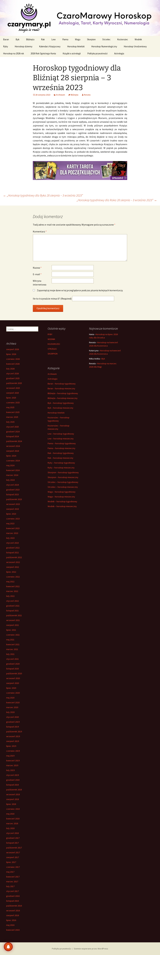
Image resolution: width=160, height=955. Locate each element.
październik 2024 (14, 441)
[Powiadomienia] (8, 946)
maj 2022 (10, 581)
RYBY (50, 334)
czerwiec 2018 (13, 809)
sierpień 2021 (12, 625)
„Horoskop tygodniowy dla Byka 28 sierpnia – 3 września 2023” (43, 195)
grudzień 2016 (13, 896)
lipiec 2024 (11, 455)
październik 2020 (14, 673)
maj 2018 (10, 813)
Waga (77, 39)
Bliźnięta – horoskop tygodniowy (63, 393)
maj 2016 (10, 925)
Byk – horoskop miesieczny (60, 407)
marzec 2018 (12, 823)
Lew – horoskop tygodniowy (61, 433)
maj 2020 (10, 697)
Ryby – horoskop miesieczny (61, 467)
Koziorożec (122, 39)
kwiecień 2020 (13, 702)
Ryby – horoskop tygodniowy (61, 462)
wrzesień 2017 (13, 852)
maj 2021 (10, 639)
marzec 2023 (12, 533)
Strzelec (106, 39)
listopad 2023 (12, 494)
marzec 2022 (12, 591)
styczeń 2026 (12, 373)
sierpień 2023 (12, 509)
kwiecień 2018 (13, 818)
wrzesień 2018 (13, 794)
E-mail (37, 274)
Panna (65, 39)
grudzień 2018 (13, 779)
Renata (87, 94)
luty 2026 (10, 368)
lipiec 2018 (11, 804)
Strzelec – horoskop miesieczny (63, 487)
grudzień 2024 (13, 431)
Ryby (5, 46)
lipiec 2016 (11, 920)
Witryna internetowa (39, 282)
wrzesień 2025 (13, 388)
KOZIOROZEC (54, 344)
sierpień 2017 (12, 857)
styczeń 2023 (12, 542)
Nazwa (37, 267)
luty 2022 (10, 596)
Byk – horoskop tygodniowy (61, 403)
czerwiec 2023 (13, 518)
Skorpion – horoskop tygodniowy (63, 472)
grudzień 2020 (13, 663)
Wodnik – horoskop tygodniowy (62, 501)
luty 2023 (10, 538)
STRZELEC (52, 348)
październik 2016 (14, 905)
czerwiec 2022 (13, 576)
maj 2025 (10, 407)
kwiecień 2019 (13, 760)
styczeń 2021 (12, 659)
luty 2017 (10, 886)
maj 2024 (10, 465)
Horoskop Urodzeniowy (135, 46)
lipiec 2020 (11, 688)
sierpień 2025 (12, 392)
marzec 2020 (12, 707)
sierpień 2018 (12, 799)
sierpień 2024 (12, 450)
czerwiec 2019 (13, 750)
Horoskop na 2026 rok (13, 53)
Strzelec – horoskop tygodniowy (63, 482)
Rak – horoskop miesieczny (60, 458)
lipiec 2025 (11, 397)
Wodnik (138, 39)
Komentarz (40, 231)
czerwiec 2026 (13, 359)
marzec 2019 (12, 765)
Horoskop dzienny (23, 46)
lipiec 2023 (11, 513)
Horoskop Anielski (76, 46)
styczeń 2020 (12, 717)
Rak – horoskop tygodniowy (61, 453)
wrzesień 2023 (13, 504)
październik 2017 (14, 847)
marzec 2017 (12, 881)
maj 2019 (10, 755)
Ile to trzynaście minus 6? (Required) (52, 298)
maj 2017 (10, 871)
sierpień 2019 (12, 741)
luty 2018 (10, 828)
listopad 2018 (12, 784)
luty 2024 (10, 480)
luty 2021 (10, 654)
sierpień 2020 (12, 683)
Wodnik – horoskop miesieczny (62, 506)
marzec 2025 (12, 417)
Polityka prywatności (97, 53)
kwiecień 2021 (13, 644)
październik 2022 (14, 557)
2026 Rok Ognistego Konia (43, 53)
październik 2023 (14, 499)
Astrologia (119, 53)
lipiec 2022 (11, 571)
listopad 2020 (12, 668)
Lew (53, 39)
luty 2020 (10, 712)
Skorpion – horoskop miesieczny (63, 477)
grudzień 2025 (13, 378)
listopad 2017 (12, 842)
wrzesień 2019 (13, 736)
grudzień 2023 (13, 489)
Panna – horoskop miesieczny (61, 448)
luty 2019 (10, 770)
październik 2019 (14, 731)
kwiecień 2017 (13, 876)
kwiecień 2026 (13, 363)
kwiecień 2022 (13, 586)
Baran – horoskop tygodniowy (62, 383)
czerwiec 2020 (13, 692)
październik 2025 (14, 383)
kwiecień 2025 (13, 412)
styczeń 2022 (12, 600)
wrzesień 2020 (13, 678)
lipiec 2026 (11, 354)
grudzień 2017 (13, 838)
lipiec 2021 (11, 629)
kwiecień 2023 (13, 528)
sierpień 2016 (12, 915)
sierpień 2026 (12, 349)
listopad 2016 (12, 900)
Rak (43, 39)
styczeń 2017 (12, 891)
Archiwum (60, 94)
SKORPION (53, 353)
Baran (6, 39)
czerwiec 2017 (13, 867)
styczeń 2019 (12, 775)
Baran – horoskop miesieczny (61, 388)
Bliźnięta (30, 39)
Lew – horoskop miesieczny (61, 438)
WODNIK (51, 339)
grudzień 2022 (13, 547)
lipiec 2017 (11, 862)
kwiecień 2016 (13, 929)
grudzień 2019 (13, 721)
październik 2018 (14, 789)
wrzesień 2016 (13, 910)
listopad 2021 (12, 610)
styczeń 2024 (12, 484)
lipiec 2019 (11, 746)
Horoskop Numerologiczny (104, 46)
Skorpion (91, 39)
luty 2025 (10, 421)
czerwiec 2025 (13, 402)
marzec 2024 (12, 475)
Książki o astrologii (72, 53)
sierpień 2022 (12, 567)
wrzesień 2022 (13, 562)
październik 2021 (14, 615)
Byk (17, 39)
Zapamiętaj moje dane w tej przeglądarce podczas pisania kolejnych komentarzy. (80, 290)
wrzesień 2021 (13, 620)
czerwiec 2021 (13, 634)
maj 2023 (10, 523)
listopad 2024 (12, 436)
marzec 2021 (12, 649)
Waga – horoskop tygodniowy (61, 491)
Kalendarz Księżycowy (49, 46)
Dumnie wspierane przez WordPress (91, 948)
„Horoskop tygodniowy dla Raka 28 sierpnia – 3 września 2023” (117, 200)
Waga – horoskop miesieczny (61, 496)
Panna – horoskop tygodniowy (62, 443)
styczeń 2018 (12, 833)
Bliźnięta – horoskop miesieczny (63, 398)
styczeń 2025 (12, 426)
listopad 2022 (12, 552)
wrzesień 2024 (13, 446)
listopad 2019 (12, 726)
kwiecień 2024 (13, 470)
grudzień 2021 (13, 605)
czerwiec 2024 (13, 460)
